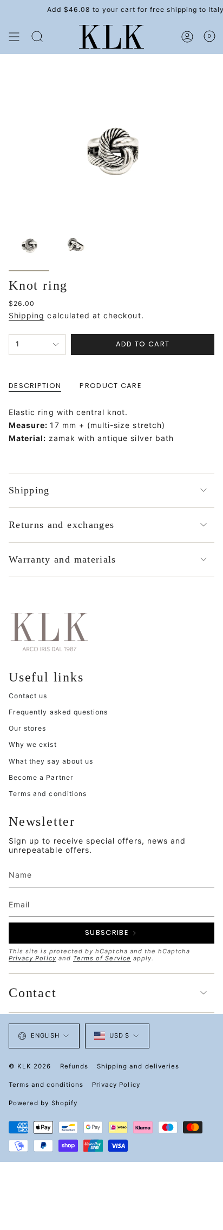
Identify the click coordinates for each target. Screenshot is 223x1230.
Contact (33, 993)
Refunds (74, 1066)
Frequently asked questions (58, 712)
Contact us (28, 696)
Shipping (26, 315)
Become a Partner (41, 777)
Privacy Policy (32, 958)
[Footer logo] (49, 631)
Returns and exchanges (61, 524)
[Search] (37, 36)
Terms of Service (102, 958)
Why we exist (33, 744)
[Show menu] (14, 36)
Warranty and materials (62, 559)
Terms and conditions (48, 794)
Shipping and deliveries (138, 1066)
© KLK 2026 (30, 1066)
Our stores (28, 728)
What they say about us (51, 761)
